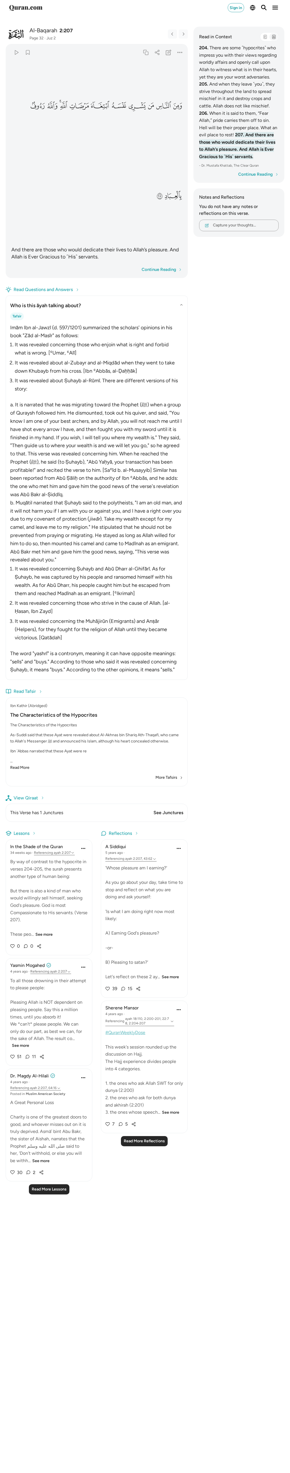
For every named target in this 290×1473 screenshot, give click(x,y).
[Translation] (273, 37)
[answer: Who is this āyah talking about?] (96, 497)
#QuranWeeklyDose (125, 1032)
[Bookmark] (28, 52)
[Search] (264, 7)
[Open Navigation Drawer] (275, 7)
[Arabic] (265, 37)
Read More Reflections (144, 1141)
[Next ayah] (183, 34)
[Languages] (252, 7)
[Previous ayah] (172, 34)
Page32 (36, 38)
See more (44, 934)
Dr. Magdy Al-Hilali (29, 1076)
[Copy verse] (146, 52)
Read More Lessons (49, 1189)
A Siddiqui (115, 846)
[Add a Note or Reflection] (168, 52)
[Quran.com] (25, 7)
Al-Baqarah (43, 30)
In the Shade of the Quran (36, 846)
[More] (180, 52)
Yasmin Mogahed (27, 965)
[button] (177, 106)
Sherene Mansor (122, 1008)
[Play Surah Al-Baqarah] (16, 52)
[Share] (157, 52)
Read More (19, 767)
